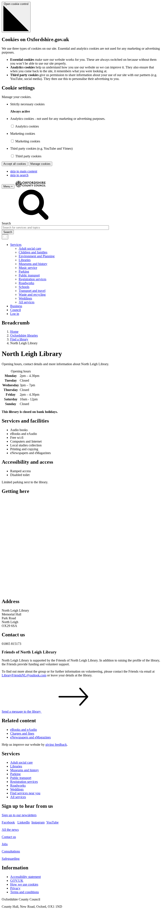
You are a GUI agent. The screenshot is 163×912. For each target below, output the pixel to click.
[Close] (5, 236)
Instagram (38, 822)
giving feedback (56, 744)
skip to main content (23, 171)
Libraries (25, 260)
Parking (24, 271)
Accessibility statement (25, 877)
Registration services (32, 279)
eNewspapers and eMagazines (30, 737)
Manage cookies (40, 163)
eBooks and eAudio (23, 729)
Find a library (19, 339)
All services (26, 302)
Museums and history (33, 264)
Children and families (33, 252)
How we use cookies (24, 884)
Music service (28, 267)
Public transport (29, 275)
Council (15, 310)
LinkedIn (23, 822)
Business (16, 306)
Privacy (15, 888)
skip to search (19, 175)
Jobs (5, 844)
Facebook (8, 822)
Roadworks (26, 283)
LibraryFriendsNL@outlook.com (24, 675)
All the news (10, 829)
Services (15, 244)
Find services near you (25, 793)
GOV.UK (16, 880)
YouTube (52, 822)
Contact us (9, 837)
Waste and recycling (32, 294)
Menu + (8, 186)
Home (14, 331)
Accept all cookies (14, 163)
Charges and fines (22, 733)
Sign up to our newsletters (19, 815)
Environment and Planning (37, 256)
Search (6, 223)
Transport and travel (32, 290)
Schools (24, 287)
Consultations (11, 851)
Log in (14, 314)
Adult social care (30, 248)
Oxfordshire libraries (24, 335)
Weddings (25, 298)
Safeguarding (11, 858)
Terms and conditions (24, 892)
